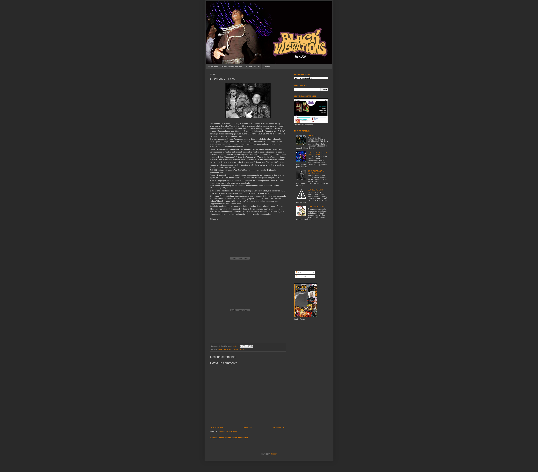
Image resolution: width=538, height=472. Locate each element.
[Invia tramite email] (241, 346)
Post (299, 272)
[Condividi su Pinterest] (252, 346)
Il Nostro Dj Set (252, 67)
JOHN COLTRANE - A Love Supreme (316, 172)
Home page (213, 67)
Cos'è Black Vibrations (232, 67)
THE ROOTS (312, 136)
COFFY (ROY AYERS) (316, 207)
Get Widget (325, 80)
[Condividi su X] (246, 346)
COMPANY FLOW (238, 349)
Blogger (274, 454)
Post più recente (217, 427)
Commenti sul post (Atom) (227, 432)
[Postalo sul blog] (244, 346)
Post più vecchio (279, 427)
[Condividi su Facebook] (249, 346)
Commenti (301, 277)
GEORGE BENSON (315, 190)
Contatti (267, 67)
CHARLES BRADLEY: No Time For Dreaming (317, 153)
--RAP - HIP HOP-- (224, 349)
